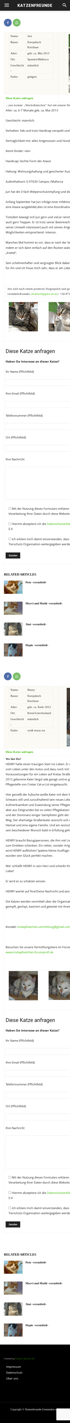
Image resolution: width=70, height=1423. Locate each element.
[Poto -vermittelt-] (13, 587)
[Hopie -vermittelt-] (13, 649)
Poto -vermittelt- (36, 582)
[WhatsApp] (17, 23)
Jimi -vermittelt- (35, 624)
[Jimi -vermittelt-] (13, 629)
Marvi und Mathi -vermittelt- (44, 603)
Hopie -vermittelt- (36, 645)
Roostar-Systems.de (24, 1358)
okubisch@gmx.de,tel (44, 293)
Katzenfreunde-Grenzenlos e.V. (42, 1409)
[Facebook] (8, 23)
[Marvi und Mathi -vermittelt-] (13, 608)
